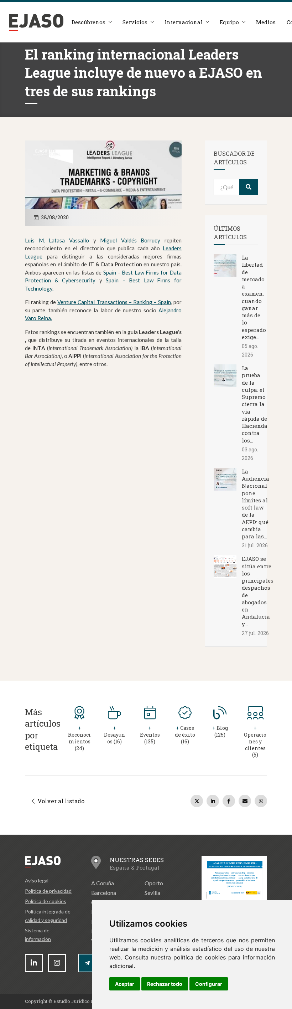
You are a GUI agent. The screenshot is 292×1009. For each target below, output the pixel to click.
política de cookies (199, 957)
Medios (266, 22)
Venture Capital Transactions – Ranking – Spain (114, 302)
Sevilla (152, 892)
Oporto (154, 883)
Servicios (134, 22)
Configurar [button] (208, 984)
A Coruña (102, 883)
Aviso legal (36, 880)
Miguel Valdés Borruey (130, 240)
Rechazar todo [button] (164, 984)
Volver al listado (60, 801)
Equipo (229, 22)
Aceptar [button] (124, 984)
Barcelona (103, 892)
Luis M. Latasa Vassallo (57, 240)
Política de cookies (45, 901)
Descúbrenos (88, 22)
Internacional (184, 22)
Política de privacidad (48, 891)
